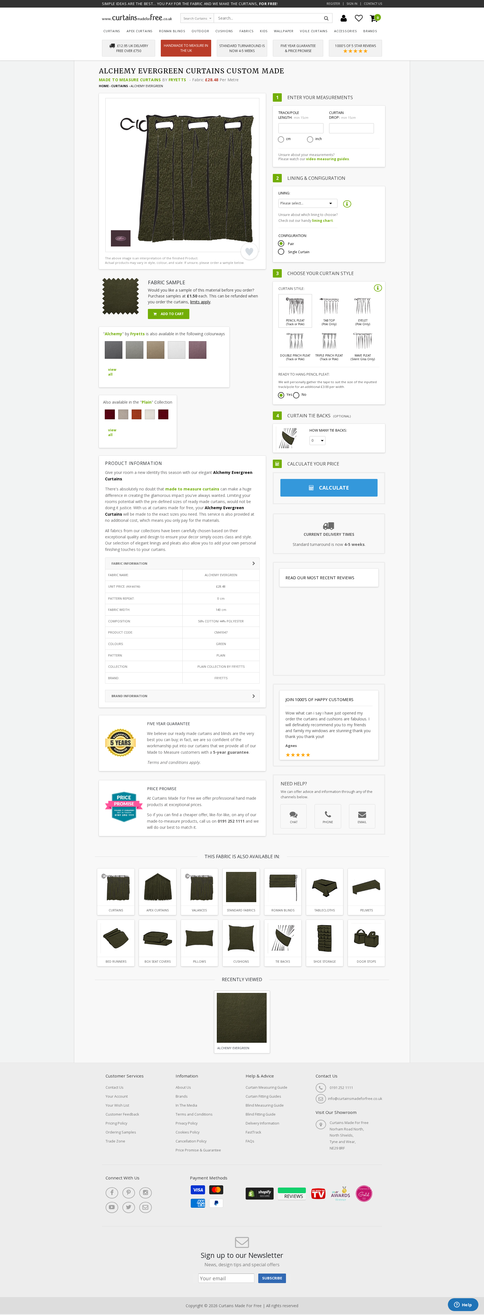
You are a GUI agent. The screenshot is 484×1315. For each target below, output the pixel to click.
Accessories (345, 31)
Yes (289, 395)
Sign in (351, 4)
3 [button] (126, 246)
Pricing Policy (116, 1123)
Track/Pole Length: (293, 115)
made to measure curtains (192, 489)
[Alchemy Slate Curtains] (113, 350)
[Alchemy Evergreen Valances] (199, 887)
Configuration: (292, 235)
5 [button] (140, 246)
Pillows (199, 961)
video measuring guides (327, 159)
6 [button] (147, 246)
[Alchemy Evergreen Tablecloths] (324, 887)
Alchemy (113, 333)
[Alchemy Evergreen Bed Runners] (115, 938)
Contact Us (373, 4)
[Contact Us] (145, 1207)
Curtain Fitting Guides (263, 1096)
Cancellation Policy (191, 1141)
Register (333, 4)
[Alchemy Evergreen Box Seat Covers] (157, 938)
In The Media (186, 1105)
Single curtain (299, 252)
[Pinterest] (128, 1192)
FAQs (250, 1141)
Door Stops (366, 961)
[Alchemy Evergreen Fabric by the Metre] (241, 887)
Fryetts (177, 79)
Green (221, 644)
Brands (370, 31)
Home (104, 86)
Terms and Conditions (194, 1114)
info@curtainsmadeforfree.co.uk (355, 1098)
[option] (182, 175)
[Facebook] (112, 1192)
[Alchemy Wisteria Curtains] (197, 350)
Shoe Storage (324, 961)
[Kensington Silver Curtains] (123, 414)
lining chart (322, 220)
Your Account (117, 1096)
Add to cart (172, 313)
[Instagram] (145, 1192)
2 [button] (119, 246)
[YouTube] (112, 1207)
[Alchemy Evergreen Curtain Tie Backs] (282, 938)
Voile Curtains (314, 31)
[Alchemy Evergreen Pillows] (199, 938)
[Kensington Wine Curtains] (163, 414)
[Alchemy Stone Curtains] (134, 350)
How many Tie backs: (328, 430)
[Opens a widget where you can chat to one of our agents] (463, 1305)
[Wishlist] (359, 18)
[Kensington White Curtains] (150, 414)
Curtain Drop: (342, 115)
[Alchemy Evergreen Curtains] (115, 887)
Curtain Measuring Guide (266, 1087)
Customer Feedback (122, 1114)
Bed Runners (116, 961)
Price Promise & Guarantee (198, 1150)
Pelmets (366, 910)
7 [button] (154, 246)
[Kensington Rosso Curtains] (110, 414)
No (304, 395)
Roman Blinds (172, 31)
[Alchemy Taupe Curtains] (155, 350)
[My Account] (344, 18)
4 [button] (133, 246)
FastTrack (253, 1132)
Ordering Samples (121, 1132)
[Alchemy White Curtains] (176, 350)
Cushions (224, 31)
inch (318, 139)
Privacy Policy (186, 1123)
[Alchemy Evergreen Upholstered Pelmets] (366, 887)
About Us (183, 1087)
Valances (199, 910)
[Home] (137, 19)
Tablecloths (325, 910)
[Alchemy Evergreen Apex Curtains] (157, 887)
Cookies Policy (187, 1132)
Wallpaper (284, 31)
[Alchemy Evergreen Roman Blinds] (282, 887)
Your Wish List (117, 1105)
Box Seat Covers (158, 961)
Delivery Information (262, 1123)
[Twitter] (128, 1207)
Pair (291, 244)
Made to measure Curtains (130, 79)
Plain (147, 402)
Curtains (111, 31)
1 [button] (112, 246)
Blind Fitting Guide (261, 1114)
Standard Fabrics (241, 910)
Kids (264, 31)
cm (288, 139)
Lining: (284, 193)
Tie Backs (283, 961)
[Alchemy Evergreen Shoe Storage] (324, 938)
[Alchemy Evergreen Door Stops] (366, 938)
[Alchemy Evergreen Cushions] (241, 938)
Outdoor (200, 31)
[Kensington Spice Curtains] (137, 414)
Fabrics (246, 31)
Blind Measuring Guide (265, 1105)
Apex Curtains (140, 31)
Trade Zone (115, 1141)
